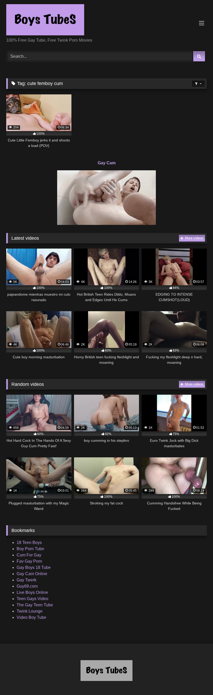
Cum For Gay (29, 555)
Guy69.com (27, 586)
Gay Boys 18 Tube (34, 567)
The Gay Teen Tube (35, 605)
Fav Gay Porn (29, 561)
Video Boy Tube (31, 617)
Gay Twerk (26, 580)
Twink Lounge (30, 611)
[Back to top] (197, 679)
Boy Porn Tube (30, 549)
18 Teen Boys (29, 542)
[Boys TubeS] (106, 20)
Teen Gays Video (32, 598)
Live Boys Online (32, 592)
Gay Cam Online (32, 573)
